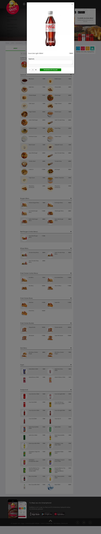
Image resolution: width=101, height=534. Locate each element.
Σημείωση (31, 59)
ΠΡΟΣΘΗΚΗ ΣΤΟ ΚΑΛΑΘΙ (51, 69)
